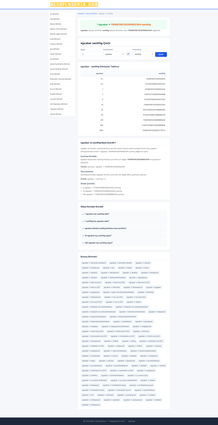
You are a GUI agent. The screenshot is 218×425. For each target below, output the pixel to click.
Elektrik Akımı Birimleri (58, 29)
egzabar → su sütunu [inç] (138, 375)
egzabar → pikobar (106, 361)
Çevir (161, 54)
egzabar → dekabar (89, 273)
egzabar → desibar (130, 273)
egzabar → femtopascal (133, 287)
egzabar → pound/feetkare (149, 361)
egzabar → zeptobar (112, 400)
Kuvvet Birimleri (56, 89)
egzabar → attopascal (90, 268)
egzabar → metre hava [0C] (92, 331)
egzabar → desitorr (89, 277)
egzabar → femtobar (112, 287)
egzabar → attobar (143, 263)
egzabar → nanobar (153, 346)
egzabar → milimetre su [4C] (93, 346)
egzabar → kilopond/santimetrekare (95, 321)
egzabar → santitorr (89, 375)
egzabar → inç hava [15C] (92, 302)
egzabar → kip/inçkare (143, 321)
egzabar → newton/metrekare (115, 351)
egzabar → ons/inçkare (91, 356)
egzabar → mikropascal (91, 341)
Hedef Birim (137, 49)
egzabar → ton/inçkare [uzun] (119, 390)
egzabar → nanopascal (91, 351)
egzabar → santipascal (146, 370)
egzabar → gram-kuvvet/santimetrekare (118, 292)
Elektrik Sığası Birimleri (58, 34)
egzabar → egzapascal (138, 277)
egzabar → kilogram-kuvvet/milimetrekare (132, 307)
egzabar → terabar (148, 380)
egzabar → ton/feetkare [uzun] (141, 385)
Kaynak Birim (108, 49)
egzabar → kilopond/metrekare (94, 317)
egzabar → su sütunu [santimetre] (124, 380)
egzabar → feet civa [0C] (91, 282)
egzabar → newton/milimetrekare (143, 351)
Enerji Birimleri (55, 39)
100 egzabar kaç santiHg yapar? (99, 243)
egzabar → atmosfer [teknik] (121, 263)
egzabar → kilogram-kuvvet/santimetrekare (98, 312)
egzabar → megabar (90, 326)
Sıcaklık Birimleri (56, 94)
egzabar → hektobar (146, 292)
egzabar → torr (88, 395)
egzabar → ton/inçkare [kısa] (93, 390)
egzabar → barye (142, 268)
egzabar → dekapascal (110, 273)
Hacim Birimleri (55, 54)
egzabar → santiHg (158, 366)
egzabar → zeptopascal (133, 400)
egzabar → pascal (111, 356)
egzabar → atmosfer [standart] (94, 263)
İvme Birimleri (55, 74)
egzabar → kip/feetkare (122, 321)
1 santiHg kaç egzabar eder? (97, 221)
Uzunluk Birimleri (56, 99)
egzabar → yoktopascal (127, 395)
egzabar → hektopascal (91, 297)
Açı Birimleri (54, 14)
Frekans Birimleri (56, 44)
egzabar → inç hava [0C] (136, 297)
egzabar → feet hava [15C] (139, 282)
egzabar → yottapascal (91, 400)
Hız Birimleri (54, 59)
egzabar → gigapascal (90, 292)
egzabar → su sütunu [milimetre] (94, 380)
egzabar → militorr (135, 346)
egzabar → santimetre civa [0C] (94, 370)
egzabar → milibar (111, 341)
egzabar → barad (125, 268)
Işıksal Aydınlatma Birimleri (60, 64)
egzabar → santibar (139, 366)
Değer (83, 50)
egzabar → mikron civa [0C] (149, 336)
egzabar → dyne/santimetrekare (113, 277)
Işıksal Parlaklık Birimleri (59, 69)
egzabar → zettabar (153, 400)
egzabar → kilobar (134, 302)
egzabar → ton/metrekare (144, 390)
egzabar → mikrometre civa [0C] (94, 336)
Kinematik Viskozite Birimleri (60, 79)
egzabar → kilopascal (157, 312)
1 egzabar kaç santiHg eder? (97, 214)
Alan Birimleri (55, 19)
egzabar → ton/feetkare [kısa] (114, 385)
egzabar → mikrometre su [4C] (123, 336)
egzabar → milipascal (116, 346)
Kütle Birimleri (55, 84)
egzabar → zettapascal (91, 405)
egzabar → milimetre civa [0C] (151, 341)
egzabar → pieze (88, 361)
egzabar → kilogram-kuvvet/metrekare (97, 307)
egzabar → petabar (129, 356)
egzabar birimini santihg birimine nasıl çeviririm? (105, 228)
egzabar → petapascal (149, 356)
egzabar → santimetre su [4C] (121, 370)
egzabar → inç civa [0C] (113, 297)
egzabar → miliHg (129, 341)
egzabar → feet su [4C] (91, 287)
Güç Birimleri (54, 49)
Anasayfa (81, 13)
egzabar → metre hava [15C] (118, 331)
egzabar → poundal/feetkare (117, 366)
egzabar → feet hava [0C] (115, 282)
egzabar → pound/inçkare (92, 366)
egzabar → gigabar (153, 287)
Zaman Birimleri (56, 114)
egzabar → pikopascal (126, 361)
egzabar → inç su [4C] (114, 302)
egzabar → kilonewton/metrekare (132, 312)
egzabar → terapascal (90, 385)
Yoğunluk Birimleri (56, 109)
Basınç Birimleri (55, 24)
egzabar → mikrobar (141, 331)
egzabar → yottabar (147, 395)
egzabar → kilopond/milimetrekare (123, 317)
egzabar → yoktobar (105, 395)
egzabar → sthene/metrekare (112, 375)
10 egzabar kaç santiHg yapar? (98, 235)
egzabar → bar (108, 268)
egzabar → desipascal (149, 273)
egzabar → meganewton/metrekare (115, 326)
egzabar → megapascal (142, 326)
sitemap (131, 421)
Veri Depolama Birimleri (58, 104)
